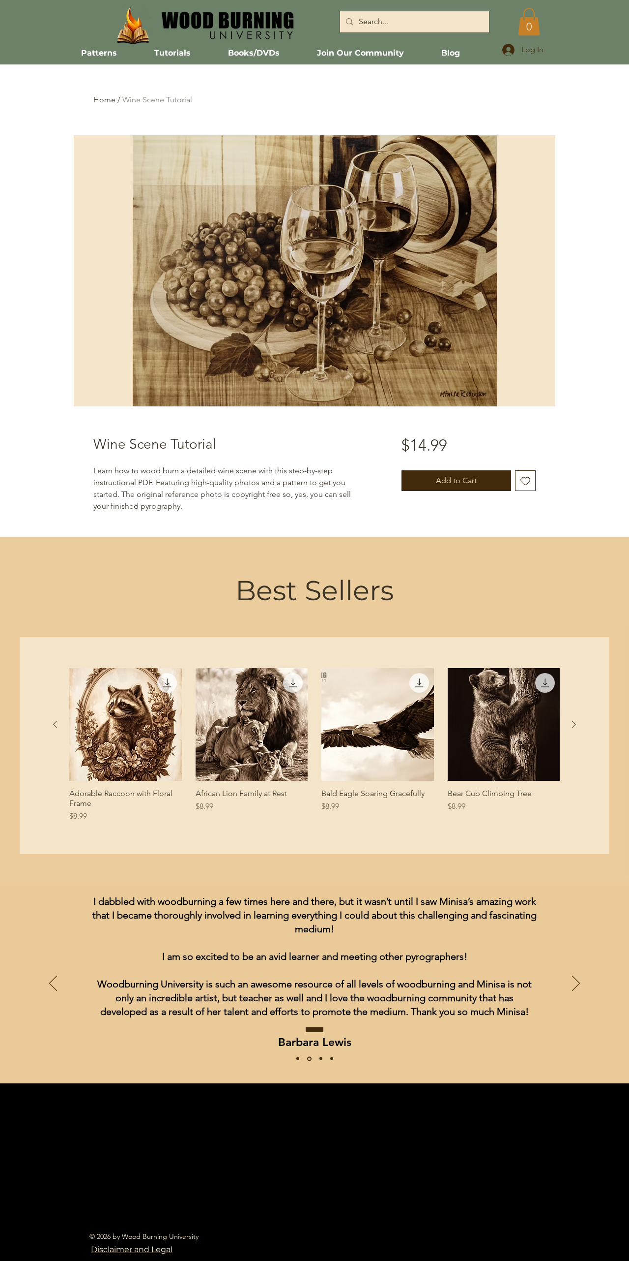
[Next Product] (574, 724)
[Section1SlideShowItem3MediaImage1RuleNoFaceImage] (297, 1058)
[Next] (576, 984)
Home (104, 99)
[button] (529, 21)
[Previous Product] (55, 724)
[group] (314, 745)
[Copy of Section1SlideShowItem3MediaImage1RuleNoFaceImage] (331, 1058)
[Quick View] (125, 724)
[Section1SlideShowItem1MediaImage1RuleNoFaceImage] (320, 1058)
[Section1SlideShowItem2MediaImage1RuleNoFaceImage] (309, 1058)
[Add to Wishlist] (525, 480)
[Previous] (53, 984)
